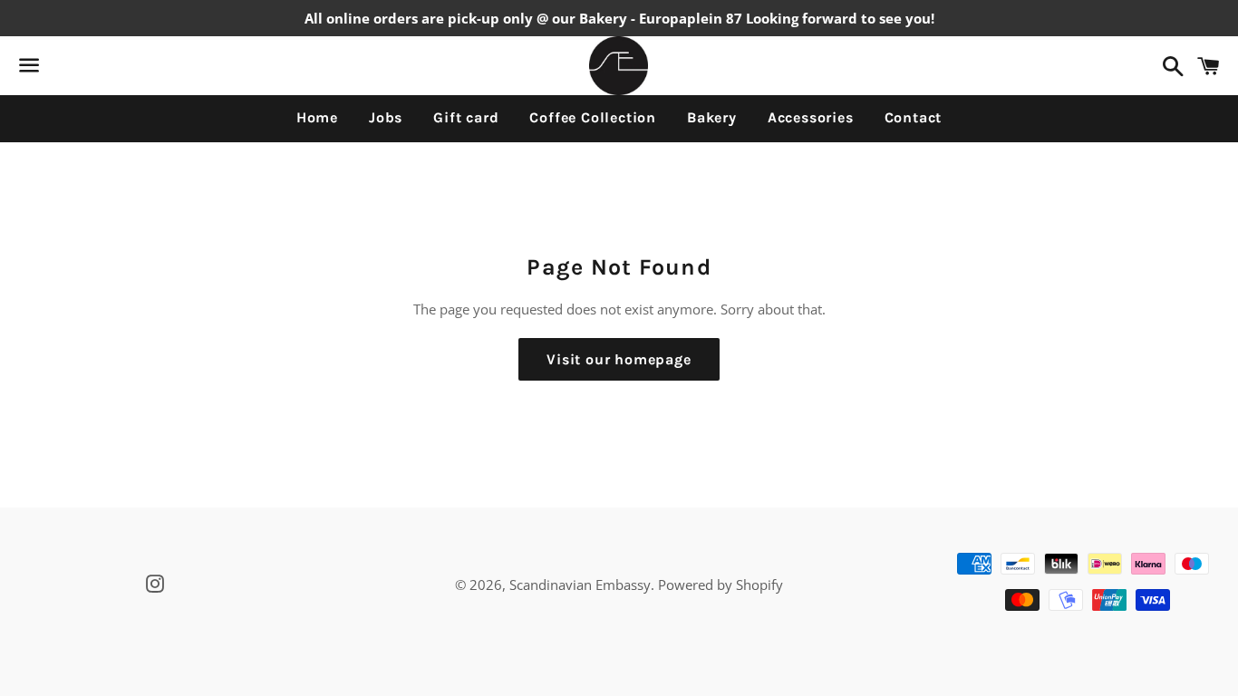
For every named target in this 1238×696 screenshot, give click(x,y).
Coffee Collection (592, 117)
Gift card (465, 117)
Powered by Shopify (720, 584)
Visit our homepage (618, 359)
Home (317, 117)
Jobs (385, 117)
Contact (914, 117)
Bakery (712, 117)
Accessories (811, 117)
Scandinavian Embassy (580, 584)
